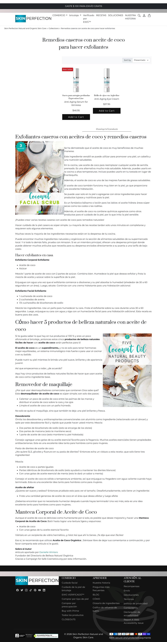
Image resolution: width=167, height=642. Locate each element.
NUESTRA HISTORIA (130, 17)
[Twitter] (22, 590)
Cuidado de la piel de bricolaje (73, 589)
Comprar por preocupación (69, 605)
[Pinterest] (35, 590)
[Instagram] (26, 590)
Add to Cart (76, 116)
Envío (127, 590)
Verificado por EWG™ (88, 18)
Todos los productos (73, 615)
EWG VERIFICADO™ (73, 594)
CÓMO (96, 599)
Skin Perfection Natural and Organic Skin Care (25, 28)
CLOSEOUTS (68, 619)
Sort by (127, 60)
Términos (129, 599)
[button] (59, 15)
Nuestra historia (101, 582)
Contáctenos (131, 607)
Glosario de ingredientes (106, 603)
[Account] (144, 15)
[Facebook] (17, 590)
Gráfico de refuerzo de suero (105, 609)
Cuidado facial (70, 582)
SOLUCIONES (115, 15)
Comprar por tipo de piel (75, 599)
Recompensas (131, 586)
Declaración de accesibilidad (132, 614)
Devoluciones (131, 595)
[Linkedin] (44, 590)
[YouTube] (39, 590)
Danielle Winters (48, 552)
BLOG (96, 594)
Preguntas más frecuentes (101, 589)
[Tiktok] (30, 590)
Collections (54, 28)
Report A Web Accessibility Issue (134, 621)
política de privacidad (135, 603)
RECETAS (101, 15)
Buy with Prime (70, 611)
